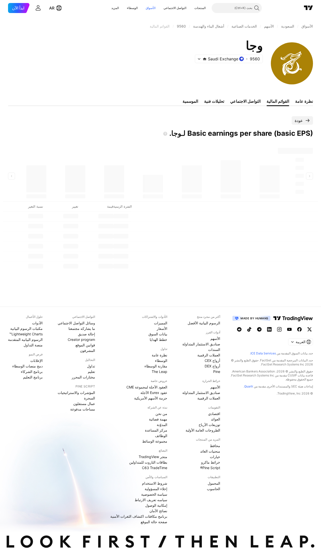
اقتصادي (214, 413)
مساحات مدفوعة (82, 409)
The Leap (159, 371)
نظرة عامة (159, 355)
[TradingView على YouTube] (289, 329)
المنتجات (200, 8)
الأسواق (150, 8)
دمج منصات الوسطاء (27, 366)
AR (51, 8)
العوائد (215, 419)
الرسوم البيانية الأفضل (204, 323)
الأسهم (215, 338)
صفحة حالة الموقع (154, 522)
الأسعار (162, 328)
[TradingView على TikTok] (249, 329)
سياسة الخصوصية (154, 494)
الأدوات (37, 323)
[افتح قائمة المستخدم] (38, 8)
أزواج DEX (212, 366)
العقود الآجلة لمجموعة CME (146, 387)
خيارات (215, 457)
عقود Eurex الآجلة (153, 392)
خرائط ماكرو (210, 462)
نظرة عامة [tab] (304, 101)
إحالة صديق (86, 334)
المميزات (160, 323)
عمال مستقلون (84, 403)
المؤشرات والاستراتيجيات (76, 392)
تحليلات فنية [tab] (214, 101)
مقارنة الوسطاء (155, 366)
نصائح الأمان (158, 511)
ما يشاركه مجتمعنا (81, 328)
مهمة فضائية (158, 419)
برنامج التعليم (33, 377)
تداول (91, 366)
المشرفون (87, 350)
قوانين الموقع (85, 345)
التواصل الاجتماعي (175, 8)
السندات (214, 349)
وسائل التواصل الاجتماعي (76, 323)
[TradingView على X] (309, 329)
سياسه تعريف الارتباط (151, 500)
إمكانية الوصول (156, 505)
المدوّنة (162, 425)
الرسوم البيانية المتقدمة (25, 339)
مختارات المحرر (83, 377)
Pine (216, 371)
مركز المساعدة (156, 430)
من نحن (161, 413)
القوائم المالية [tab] (278, 101)
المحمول (214, 483)
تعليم (91, 371)
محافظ (215, 446)
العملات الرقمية (208, 355)
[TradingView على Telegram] (259, 329)
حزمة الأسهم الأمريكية (150, 398)
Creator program (81, 339)
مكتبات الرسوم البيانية (26, 328)
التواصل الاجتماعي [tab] (245, 101)
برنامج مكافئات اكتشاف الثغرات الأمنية (138, 516)
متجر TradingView (153, 457)
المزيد (115, 8)
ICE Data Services (263, 353)
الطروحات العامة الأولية (203, 430)
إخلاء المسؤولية (156, 489)
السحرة (89, 398)
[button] (190, 8)
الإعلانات (36, 360)
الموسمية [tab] (190, 101)
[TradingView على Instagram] (279, 329)
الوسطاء (132, 8)
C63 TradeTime (154, 468)
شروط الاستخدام (154, 483)
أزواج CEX (212, 360)
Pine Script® (210, 468)
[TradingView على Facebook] (299, 329)
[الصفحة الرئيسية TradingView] (308, 8)
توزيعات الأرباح (209, 425)
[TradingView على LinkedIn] (269, 329)
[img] (204, 59)
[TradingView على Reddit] (239, 329)
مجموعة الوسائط (154, 441)
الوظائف (161, 436)
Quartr (248, 386)
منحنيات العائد (210, 451)
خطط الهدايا (158, 339)
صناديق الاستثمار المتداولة (201, 344)
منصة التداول (33, 345)
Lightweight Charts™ (26, 334)
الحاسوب (213, 489)
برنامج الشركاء (32, 371)
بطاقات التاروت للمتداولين (148, 462)
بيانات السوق (157, 334)
